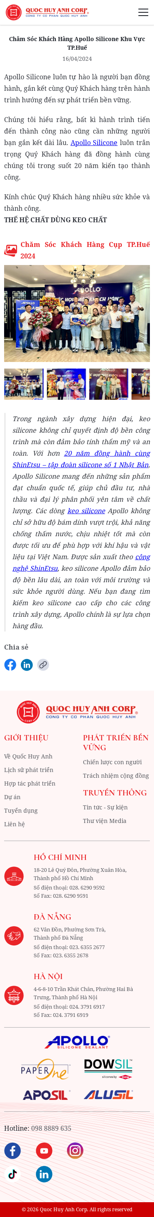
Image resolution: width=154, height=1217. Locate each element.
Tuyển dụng (21, 810)
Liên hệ (14, 824)
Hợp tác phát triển (29, 783)
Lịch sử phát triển (28, 770)
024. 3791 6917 (87, 1006)
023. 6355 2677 (87, 947)
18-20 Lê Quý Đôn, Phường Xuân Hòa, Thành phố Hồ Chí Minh (80, 874)
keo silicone (86, 510)
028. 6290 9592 (87, 887)
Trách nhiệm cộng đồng (116, 775)
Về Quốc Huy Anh (28, 756)
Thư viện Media (104, 821)
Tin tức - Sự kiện (105, 807)
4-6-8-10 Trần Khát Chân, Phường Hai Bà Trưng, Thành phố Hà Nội (83, 993)
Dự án (12, 797)
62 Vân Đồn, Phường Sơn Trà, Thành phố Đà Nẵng (70, 933)
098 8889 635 (51, 1128)
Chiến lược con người (112, 762)
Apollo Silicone (94, 142)
